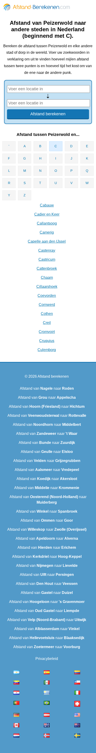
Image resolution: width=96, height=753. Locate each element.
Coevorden (47, 296)
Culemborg (47, 350)
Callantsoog (47, 223)
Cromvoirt (47, 332)
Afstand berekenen (53, 376)
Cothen (47, 314)
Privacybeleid (46, 659)
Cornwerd (47, 305)
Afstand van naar (47, 388)
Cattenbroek (47, 268)
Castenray (46, 250)
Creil (47, 323)
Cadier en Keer (46, 214)
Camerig (47, 232)
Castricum (46, 259)
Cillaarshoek (46, 287)
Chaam (47, 277)
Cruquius (46, 341)
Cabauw (47, 205)
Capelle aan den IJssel (47, 241)
